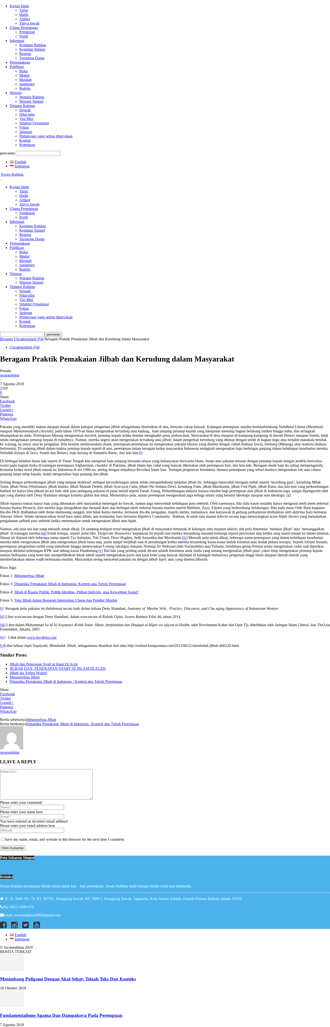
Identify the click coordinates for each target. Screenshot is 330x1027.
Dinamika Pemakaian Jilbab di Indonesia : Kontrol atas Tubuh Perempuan (66, 681)
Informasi (17, 41)
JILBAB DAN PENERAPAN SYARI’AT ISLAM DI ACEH (58, 668)
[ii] (289, 495)
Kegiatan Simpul (32, 49)
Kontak (25, 140)
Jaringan (25, 132)
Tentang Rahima (22, 106)
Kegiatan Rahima (32, 45)
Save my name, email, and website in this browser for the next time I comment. (65, 839)
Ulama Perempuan (24, 28)
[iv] (184, 538)
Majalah (25, 80)
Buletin (24, 88)
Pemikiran (27, 32)
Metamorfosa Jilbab (29, 576)
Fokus (24, 127)
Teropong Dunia (31, 58)
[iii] (43, 533)
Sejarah (25, 110)
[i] (141, 453)
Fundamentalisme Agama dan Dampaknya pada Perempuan (61, 1015)
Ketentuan (27, 145)
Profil (23, 36)
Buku (23, 71)
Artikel (24, 19)
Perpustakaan (20, 62)
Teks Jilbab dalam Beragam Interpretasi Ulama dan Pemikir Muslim (65, 600)
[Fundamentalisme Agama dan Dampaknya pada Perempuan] (12, 1006)
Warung (16, 93)
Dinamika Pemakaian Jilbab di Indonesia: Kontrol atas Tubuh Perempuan (70, 584)
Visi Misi (26, 119)
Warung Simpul (31, 101)
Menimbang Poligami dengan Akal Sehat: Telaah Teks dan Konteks (68, 978)
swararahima (9, 375)
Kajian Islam (19, 6)
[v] (101, 551)
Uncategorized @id (28, 339)
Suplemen (27, 84)
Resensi (25, 54)
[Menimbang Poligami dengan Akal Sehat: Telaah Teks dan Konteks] (12, 969)
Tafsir (23, 10)
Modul (24, 75)
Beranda (6, 339)
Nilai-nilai (27, 114)
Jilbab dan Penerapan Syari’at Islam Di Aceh (44, 664)
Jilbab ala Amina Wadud (28, 673)
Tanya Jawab (29, 23)
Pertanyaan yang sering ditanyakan (45, 136)
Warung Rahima (31, 97)
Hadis (23, 15)
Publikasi (17, 67)
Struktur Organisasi (34, 123)
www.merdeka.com (42, 637)
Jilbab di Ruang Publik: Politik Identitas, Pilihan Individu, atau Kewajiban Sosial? (76, 592)
